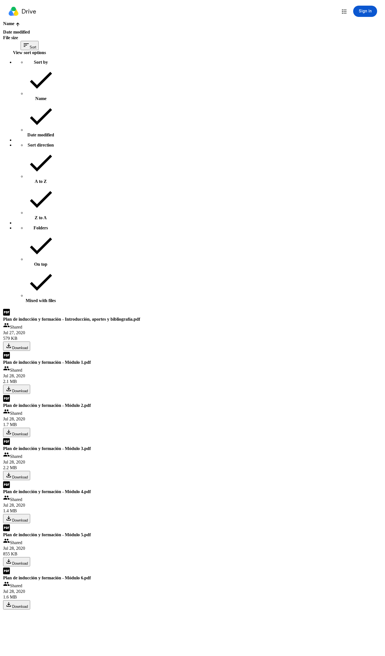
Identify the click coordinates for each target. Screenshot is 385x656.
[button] (344, 11)
